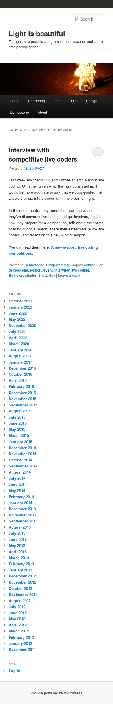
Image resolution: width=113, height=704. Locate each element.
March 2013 (19, 557)
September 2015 (23, 405)
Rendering (36, 100)
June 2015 (18, 423)
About (42, 112)
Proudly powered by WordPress (56, 693)
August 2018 (20, 356)
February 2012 (21, 637)
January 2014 (20, 502)
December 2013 (22, 509)
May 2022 (17, 319)
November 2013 (22, 515)
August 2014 (20, 472)
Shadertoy (46, 275)
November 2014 (22, 453)
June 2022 (18, 313)
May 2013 (17, 545)
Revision (16, 275)
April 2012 (18, 625)
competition (93, 264)
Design (91, 100)
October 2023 (20, 301)
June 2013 (18, 539)
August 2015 (20, 411)
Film (74, 100)
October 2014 (20, 460)
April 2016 (18, 380)
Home (14, 100)
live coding (80, 270)
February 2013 (21, 563)
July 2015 (17, 417)
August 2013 (20, 527)
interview (62, 270)
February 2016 (21, 386)
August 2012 (20, 600)
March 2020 (19, 343)
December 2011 (22, 649)
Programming (57, 264)
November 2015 (22, 399)
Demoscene (19, 112)
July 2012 (17, 606)
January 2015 (20, 441)
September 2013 (23, 521)
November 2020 (22, 325)
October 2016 (20, 374)
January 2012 (20, 643)
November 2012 (22, 582)
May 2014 (17, 490)
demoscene (18, 270)
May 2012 (17, 619)
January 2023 (20, 307)
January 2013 (20, 570)
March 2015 (19, 435)
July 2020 (17, 331)
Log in (14, 670)
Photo (58, 100)
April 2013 (18, 551)
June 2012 (18, 612)
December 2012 (22, 576)
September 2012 (23, 594)
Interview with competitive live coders (43, 154)
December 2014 (22, 447)
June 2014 (18, 484)
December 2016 (22, 368)
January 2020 (20, 350)
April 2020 (18, 337)
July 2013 (17, 533)
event (48, 270)
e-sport (36, 270)
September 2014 (23, 466)
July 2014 (17, 478)
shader (31, 275)
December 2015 (22, 392)
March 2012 (19, 631)
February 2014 (21, 496)
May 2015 (17, 429)
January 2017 (20, 362)
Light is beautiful (37, 33)
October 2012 (20, 588)
